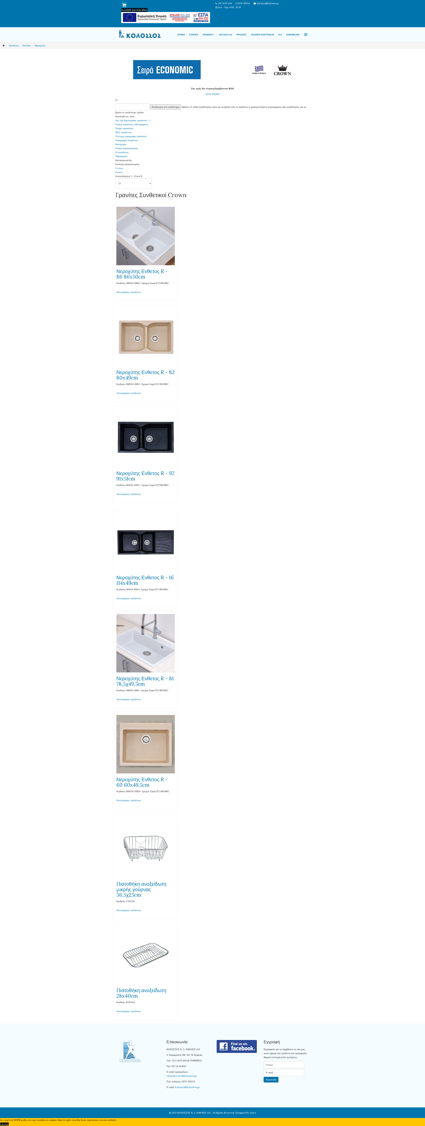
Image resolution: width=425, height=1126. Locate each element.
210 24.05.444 (225, 3)
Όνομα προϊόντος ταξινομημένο (131, 124)
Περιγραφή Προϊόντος (126, 140)
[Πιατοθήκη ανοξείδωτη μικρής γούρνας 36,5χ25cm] (145, 848)
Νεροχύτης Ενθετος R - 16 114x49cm (145, 580)
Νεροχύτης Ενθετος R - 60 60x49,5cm (142, 782)
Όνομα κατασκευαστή (126, 148)
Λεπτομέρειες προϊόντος (128, 292)
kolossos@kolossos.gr (268, 3)
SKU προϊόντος (123, 132)
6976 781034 (244, 3)
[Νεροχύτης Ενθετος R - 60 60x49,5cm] (145, 744)
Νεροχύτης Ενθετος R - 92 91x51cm (145, 476)
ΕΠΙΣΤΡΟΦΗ (212, 94)
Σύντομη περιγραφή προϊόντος (131, 136)
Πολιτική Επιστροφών (262, 34)
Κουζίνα (26, 45)
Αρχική (181, 34)
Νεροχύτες (40, 45)
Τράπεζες (241, 34)
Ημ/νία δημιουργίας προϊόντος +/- (133, 120)
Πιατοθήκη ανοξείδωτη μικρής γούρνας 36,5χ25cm (141, 889)
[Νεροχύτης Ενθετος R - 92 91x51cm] (145, 438)
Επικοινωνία (293, 34)
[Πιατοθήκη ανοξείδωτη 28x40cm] (145, 955)
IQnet (253, 1112)
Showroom (225, 34)
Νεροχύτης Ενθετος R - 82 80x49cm (145, 375)
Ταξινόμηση (121, 156)
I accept (4, 1124)
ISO (280, 34)
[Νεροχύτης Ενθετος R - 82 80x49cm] (145, 337)
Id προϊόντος (122, 152)
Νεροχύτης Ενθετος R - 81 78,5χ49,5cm (145, 681)
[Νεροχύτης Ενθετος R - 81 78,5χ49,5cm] (145, 643)
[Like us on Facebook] (237, 1046)
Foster (119, 172)
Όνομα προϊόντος (124, 128)
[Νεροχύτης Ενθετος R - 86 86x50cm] (145, 236)
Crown (119, 168)
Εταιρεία (193, 34)
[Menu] (305, 34)
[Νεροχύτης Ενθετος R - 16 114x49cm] (145, 542)
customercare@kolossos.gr (182, 1075)
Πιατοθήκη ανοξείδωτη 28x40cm (141, 993)
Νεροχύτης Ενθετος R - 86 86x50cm (142, 274)
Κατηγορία (120, 144)
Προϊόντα (208, 34)
